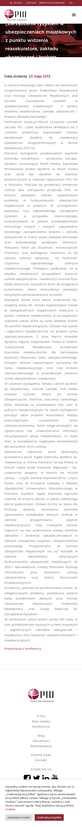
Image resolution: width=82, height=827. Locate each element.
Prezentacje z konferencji (22, 648)
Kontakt (41, 760)
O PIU (41, 716)
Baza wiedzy (41, 721)
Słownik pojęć (41, 755)
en (71, 3)
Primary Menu (74, 15)
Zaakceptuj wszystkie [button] (49, 817)
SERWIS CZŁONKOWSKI (52, 3)
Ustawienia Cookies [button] (19, 817)
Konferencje (41, 726)
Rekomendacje (41, 746)
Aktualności (41, 741)
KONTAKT (31, 3)
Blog (41, 735)
